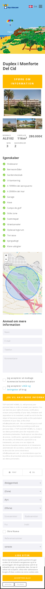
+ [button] (6, 255)
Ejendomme (24, 32)
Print (14, 472)
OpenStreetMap (36, 314)
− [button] (6, 259)
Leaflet (26, 314)
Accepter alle (22, 578)
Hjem (10, 32)
